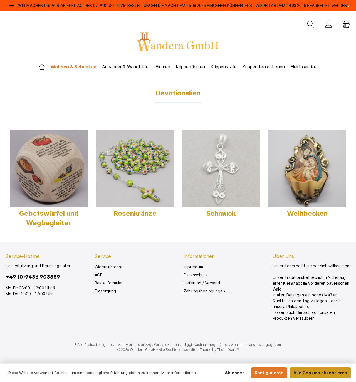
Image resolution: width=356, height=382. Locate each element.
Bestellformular (109, 283)
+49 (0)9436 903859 (33, 277)
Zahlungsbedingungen (204, 291)
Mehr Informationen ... (180, 372)
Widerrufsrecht (109, 266)
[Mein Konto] (328, 24)
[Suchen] (310, 24)
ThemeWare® (228, 350)
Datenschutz (195, 274)
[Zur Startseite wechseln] (178, 43)
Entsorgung (105, 291)
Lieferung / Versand (202, 283)
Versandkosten (166, 345)
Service (103, 256)
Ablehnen (235, 372)
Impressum (193, 266)
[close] (349, 6)
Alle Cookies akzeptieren (320, 372)
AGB (99, 274)
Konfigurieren (269, 372)
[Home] (42, 66)
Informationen (199, 256)
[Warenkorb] (344, 24)
